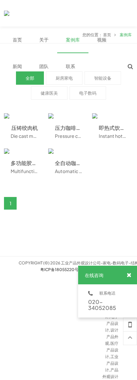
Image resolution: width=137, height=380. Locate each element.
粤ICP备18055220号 (59, 269)
